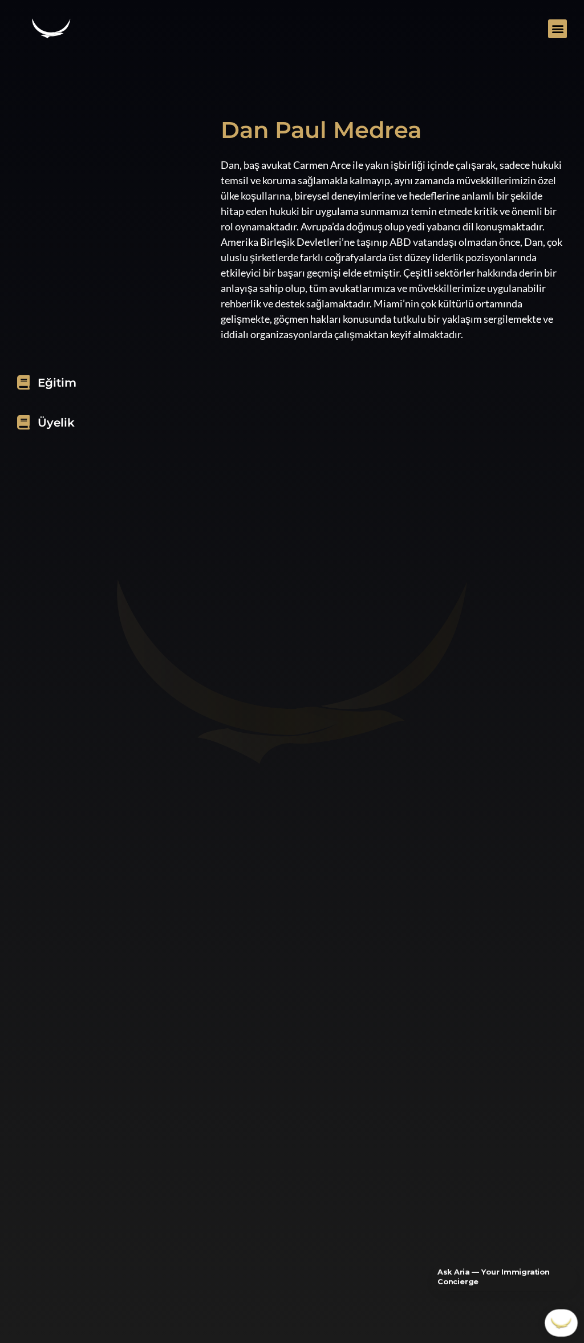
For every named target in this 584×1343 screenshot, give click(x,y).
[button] (557, 28)
